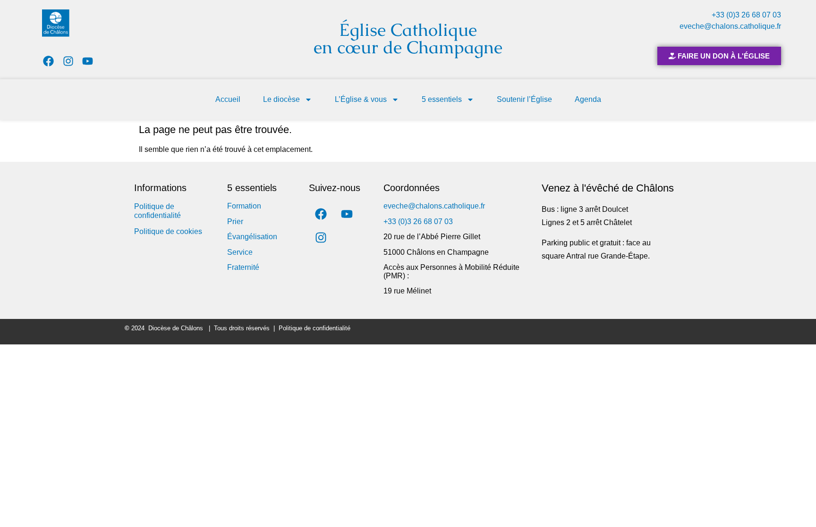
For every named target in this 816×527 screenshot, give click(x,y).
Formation (244, 206)
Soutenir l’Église (524, 99)
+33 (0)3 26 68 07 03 (746, 15)
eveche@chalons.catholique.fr (730, 26)
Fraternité (243, 267)
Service (240, 252)
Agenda (588, 99)
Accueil (227, 99)
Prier (235, 221)
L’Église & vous (361, 99)
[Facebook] (48, 61)
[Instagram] (68, 61)
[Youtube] (88, 61)
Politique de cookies (168, 231)
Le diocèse (281, 99)
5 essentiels (442, 99)
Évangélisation (252, 237)
